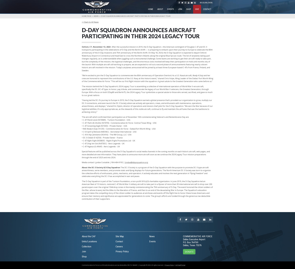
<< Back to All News (90, 22)
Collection (86, 246)
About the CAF (89, 236)
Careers (119, 246)
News (96, 16)
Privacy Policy (122, 251)
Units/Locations (89, 241)
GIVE (197, 9)
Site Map (120, 236)
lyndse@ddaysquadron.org (136, 162)
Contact (207, 9)
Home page (86, 16)
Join (180, 9)
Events (170, 9)
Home (150, 9)
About (160, 9)
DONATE (189, 251)
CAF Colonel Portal (206, 2)
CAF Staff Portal (180, 265)
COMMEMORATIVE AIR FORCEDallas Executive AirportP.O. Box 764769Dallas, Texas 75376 (197, 241)
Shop (188, 9)
